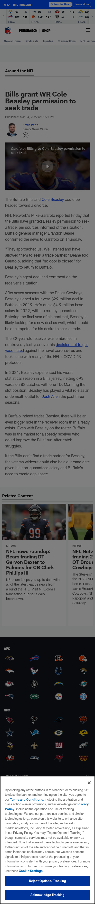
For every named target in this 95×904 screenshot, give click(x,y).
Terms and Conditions (26, 799)
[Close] (89, 782)
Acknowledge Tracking (47, 895)
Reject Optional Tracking (47, 881)
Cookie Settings (31, 871)
